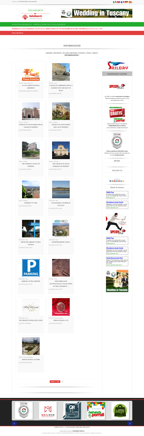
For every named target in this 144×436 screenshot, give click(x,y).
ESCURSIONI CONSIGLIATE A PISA (31, 320)
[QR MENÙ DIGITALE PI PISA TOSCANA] (48, 410)
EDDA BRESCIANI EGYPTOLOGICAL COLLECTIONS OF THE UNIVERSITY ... (61, 283)
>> (62, 381)
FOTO (88, 53)
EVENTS (81, 53)
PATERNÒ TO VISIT (30, 203)
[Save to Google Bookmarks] (112, 181)
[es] (130, 2)
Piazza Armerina (70, 427)
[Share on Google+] (114, 181)
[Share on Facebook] (110, 181)
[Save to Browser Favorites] (123, 181)
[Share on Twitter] (121, 181)
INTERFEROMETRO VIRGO (61, 242)
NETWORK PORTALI (78, 431)
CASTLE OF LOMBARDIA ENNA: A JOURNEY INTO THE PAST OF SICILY (60, 88)
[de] (126, 2)
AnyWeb (56, 427)
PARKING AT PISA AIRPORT (31, 281)
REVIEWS (58, 53)
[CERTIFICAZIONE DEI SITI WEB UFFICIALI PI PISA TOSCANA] (120, 410)
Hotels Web (79, 427)
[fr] (123, 2)
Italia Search (86, 427)
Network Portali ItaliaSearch (27, 1)
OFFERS (49, 53)
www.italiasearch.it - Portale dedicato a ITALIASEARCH (38, 24)
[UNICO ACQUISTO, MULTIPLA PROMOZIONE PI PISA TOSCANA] (72, 410)
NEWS (94, 53)
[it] (115, 2)
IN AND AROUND (70, 53)
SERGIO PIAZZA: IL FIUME (31, 359)
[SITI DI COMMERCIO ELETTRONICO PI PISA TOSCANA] (96, 410)
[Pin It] (119, 181)
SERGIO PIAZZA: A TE (61, 320)
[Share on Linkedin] (117, 181)
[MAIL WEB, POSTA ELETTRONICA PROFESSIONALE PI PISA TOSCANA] (24, 410)
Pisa (61, 427)
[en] (119, 2)
